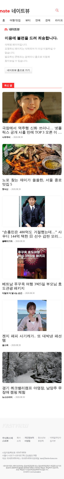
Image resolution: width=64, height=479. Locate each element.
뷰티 (28, 20)
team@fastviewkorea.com (48, 458)
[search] (58, 10)
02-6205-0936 (12, 458)
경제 (47, 20)
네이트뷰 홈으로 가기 (18, 70)
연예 (37, 20)
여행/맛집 (15, 20)
